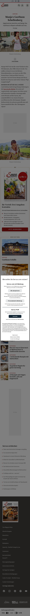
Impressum (15, 335)
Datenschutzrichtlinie (15, 337)
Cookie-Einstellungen (15, 339)
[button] (15, 316)
